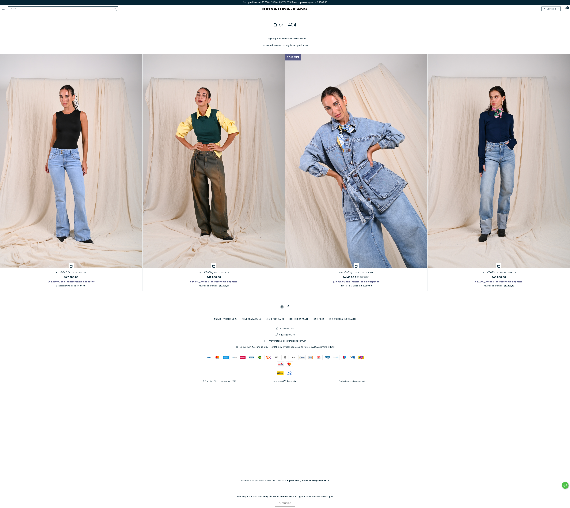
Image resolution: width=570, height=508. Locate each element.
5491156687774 (287, 334)
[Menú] (5, 9)
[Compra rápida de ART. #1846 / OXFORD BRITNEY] (71, 265)
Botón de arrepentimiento (315, 480)
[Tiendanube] (285, 382)
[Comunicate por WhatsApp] (565, 485)
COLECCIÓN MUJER (298, 319)
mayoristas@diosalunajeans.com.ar (287, 340)
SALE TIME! (319, 319)
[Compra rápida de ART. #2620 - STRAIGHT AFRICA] (498, 265)
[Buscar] (115, 9)
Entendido (285, 503)
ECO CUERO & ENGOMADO (342, 319)
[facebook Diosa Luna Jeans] (288, 307)
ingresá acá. (293, 480)
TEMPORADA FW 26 (251, 319)
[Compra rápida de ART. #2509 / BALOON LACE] (213, 265)
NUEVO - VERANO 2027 (225, 319)
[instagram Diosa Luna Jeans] (282, 307)
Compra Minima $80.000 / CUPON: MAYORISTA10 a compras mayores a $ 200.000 (285, 2)
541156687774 (287, 328)
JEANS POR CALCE (275, 319)
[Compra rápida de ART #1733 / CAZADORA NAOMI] (356, 265)
